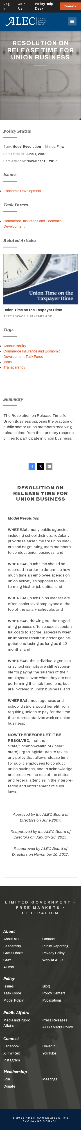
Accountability (14, 346)
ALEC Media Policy (57, 1027)
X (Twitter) (11, 1053)
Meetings (49, 1079)
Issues (8, 986)
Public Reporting (55, 946)
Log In (6, 6)
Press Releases (54, 1020)
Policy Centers (53, 993)
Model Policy (13, 1000)
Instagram (11, 1060)
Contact (49, 939)
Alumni (8, 967)
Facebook (11, 1046)
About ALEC (13, 939)
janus (7, 362)
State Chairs (13, 953)
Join (6, 1079)
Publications (52, 1000)
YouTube (49, 1053)
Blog (46, 986)
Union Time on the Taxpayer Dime (32, 310)
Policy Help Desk (44, 6)
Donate (70, 6)
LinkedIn (48, 1046)
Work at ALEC (53, 960)
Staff (7, 960)
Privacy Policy (53, 953)
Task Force (12, 993)
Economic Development (22, 191)
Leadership (12, 946)
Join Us (21, 6)
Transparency (14, 367)
